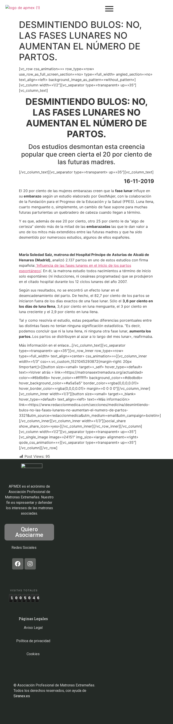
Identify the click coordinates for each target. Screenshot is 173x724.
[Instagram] (30, 563)
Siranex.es (22, 696)
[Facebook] (17, 563)
